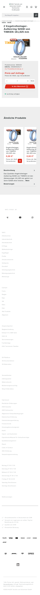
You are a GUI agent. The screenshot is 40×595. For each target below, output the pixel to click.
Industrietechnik (7, 239)
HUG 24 (4, 336)
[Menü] (4, 7)
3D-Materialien (6, 364)
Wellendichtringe (7, 249)
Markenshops (7, 284)
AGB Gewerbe (6, 407)
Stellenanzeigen (7, 497)
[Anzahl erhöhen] (28, 81)
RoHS (4, 430)
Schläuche (5, 263)
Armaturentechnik (7, 259)
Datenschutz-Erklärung (9, 417)
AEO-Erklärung (7, 451)
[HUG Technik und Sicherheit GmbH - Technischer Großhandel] (16, 7)
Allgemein (5, 315)
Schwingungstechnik (8, 270)
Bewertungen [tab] (9, 184)
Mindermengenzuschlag (9, 385)
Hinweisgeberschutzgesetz (10, 427)
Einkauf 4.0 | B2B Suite (9, 332)
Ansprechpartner (7, 326)
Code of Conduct (7, 447)
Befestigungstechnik (8, 273)
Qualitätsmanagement (9, 440)
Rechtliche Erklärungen (9, 403)
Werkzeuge (5, 276)
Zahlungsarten (6, 378)
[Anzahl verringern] (7, 81)
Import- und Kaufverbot (9, 434)
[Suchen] (36, 15)
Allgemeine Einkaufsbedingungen (12, 413)
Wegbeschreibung (8, 329)
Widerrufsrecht (6, 382)
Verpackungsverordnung (10, 454)
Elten (3, 304)
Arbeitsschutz (6, 236)
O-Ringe (4, 246)
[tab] (19, 175)
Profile (4, 256)
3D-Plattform (6, 357)
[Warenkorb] (36, 7)
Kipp (3, 298)
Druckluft (5, 266)
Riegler (4, 294)
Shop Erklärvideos (8, 389)
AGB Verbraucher (7, 410)
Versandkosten (6, 375)
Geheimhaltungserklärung (10, 420)
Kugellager (5, 253)
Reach (4, 444)
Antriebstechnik (7, 242)
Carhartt (4, 287)
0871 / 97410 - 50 (11, 209)
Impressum (5, 400)
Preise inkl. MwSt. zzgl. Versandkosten (17, 75)
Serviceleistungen (7, 339)
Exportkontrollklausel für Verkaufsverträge (15, 437)
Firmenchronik (6, 423)
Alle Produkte (6, 311)
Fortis (4, 291)
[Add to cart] (20, 161)
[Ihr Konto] (27, 7)
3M (3, 301)
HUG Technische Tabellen (10, 346)
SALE (3, 232)
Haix (3, 308)
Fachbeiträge (6, 343)
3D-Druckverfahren (8, 361)
